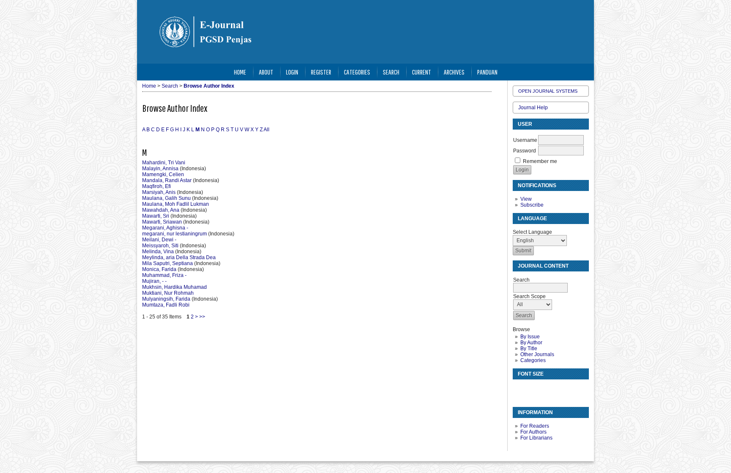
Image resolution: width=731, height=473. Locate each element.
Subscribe (532, 205)
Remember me (540, 161)
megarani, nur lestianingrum (174, 234)
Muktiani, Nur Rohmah (168, 293)
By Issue (530, 337)
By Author (531, 343)
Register (321, 72)
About (266, 72)
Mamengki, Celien (163, 174)
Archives (454, 72)
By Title (528, 348)
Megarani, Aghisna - (165, 228)
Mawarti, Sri (155, 216)
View (526, 199)
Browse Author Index (209, 86)
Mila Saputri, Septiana (167, 263)
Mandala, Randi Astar (167, 180)
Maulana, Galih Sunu (166, 198)
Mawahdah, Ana (160, 210)
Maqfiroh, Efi (156, 186)
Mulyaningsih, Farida (166, 299)
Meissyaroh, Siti (160, 246)
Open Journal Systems (547, 91)
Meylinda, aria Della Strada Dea (179, 257)
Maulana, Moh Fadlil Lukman (175, 204)
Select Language (532, 232)
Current (421, 72)
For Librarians (536, 438)
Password (524, 151)
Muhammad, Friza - (164, 275)
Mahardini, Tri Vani (163, 163)
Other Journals (537, 354)
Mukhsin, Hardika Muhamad (174, 287)
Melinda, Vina (158, 251)
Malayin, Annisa (160, 168)
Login (292, 72)
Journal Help (533, 108)
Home (240, 72)
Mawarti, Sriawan (162, 222)
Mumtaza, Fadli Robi (166, 305)
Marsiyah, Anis (159, 192)
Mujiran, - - (154, 281)
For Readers (534, 426)
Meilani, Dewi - (159, 240)
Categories (533, 360)
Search (391, 72)
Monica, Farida (159, 269)
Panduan (487, 72)
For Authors (533, 432)
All (266, 130)
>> (202, 317)
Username (525, 140)
